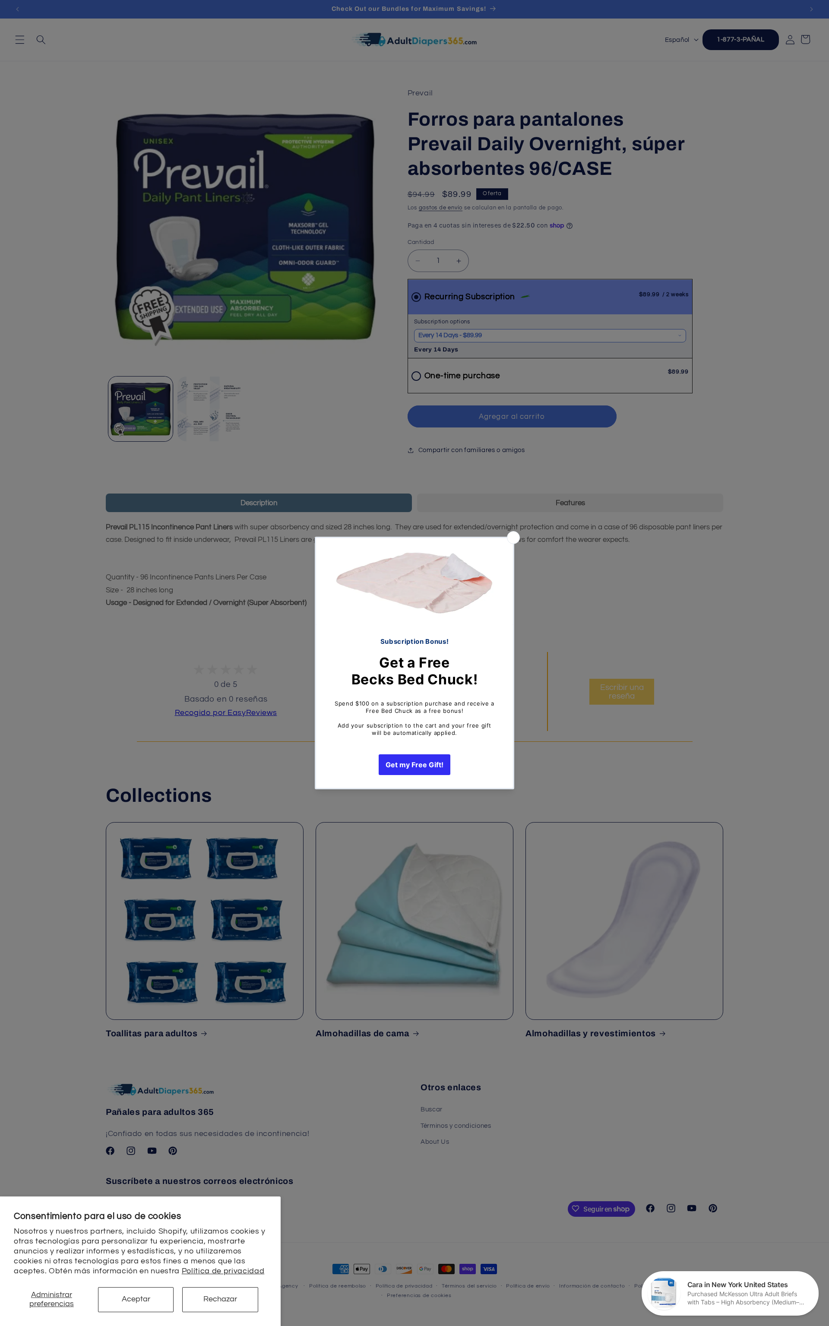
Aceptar (136, 1299)
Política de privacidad (223, 1271)
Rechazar (220, 1299)
